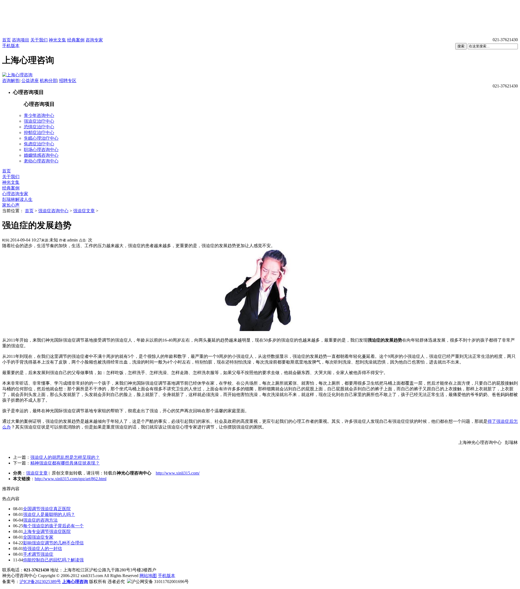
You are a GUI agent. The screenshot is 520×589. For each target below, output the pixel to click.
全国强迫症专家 (38, 537)
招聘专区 (67, 80)
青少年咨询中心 (39, 115)
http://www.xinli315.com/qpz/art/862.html (70, 478)
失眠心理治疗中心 (41, 138)
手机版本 (11, 45)
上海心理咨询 (75, 581)
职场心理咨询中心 (41, 149)
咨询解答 (11, 80)
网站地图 (148, 575)
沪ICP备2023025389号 (40, 581)
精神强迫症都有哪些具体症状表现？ (65, 463)
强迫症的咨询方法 (40, 520)
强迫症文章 (84, 210)
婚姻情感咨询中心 (41, 155)
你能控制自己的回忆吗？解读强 (53, 560)
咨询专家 (94, 40)
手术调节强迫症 (38, 554)
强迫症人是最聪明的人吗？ (49, 514)
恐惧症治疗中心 (39, 127)
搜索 (460, 46)
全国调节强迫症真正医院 (47, 508)
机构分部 (48, 80)
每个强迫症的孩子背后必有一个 (53, 525)
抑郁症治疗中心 (39, 132)
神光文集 (57, 40)
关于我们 (39, 40)
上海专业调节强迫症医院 (47, 531)
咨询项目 (20, 40)
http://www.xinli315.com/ (178, 473)
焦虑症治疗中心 (39, 144)
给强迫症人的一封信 (42, 548)
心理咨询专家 (15, 193)
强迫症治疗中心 (39, 121)
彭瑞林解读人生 (17, 199)
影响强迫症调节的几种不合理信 (53, 543)
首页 (6, 40)
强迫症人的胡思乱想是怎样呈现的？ (65, 457)
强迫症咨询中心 (53, 210)
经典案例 (75, 40)
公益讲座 (30, 80)
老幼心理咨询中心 (41, 161)
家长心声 (11, 205)
